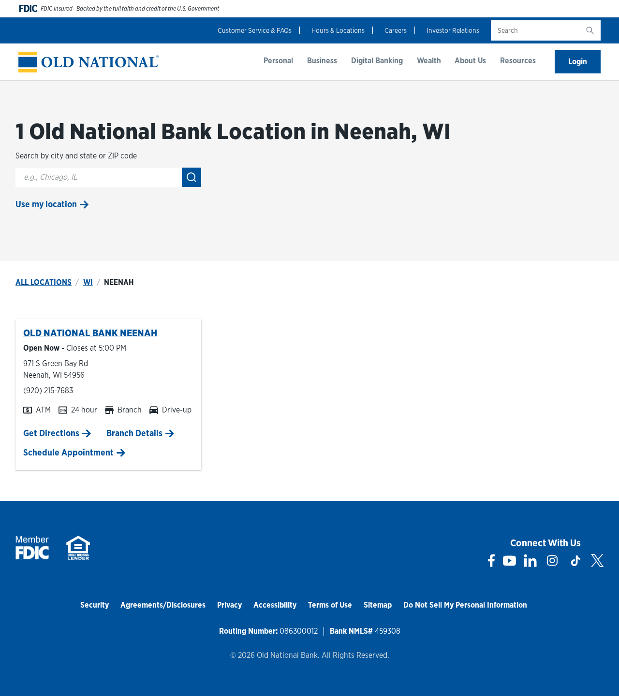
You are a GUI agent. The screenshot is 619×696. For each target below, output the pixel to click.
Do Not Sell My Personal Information (465, 605)
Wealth (429, 60)
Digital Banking (377, 60)
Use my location (46, 204)
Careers (395, 30)
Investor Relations (453, 30)
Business (322, 60)
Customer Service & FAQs (255, 30)
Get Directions (51, 433)
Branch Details (134, 433)
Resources (518, 60)
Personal (278, 60)
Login (577, 61)
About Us (470, 60)
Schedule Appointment (68, 452)
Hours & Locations (338, 30)
